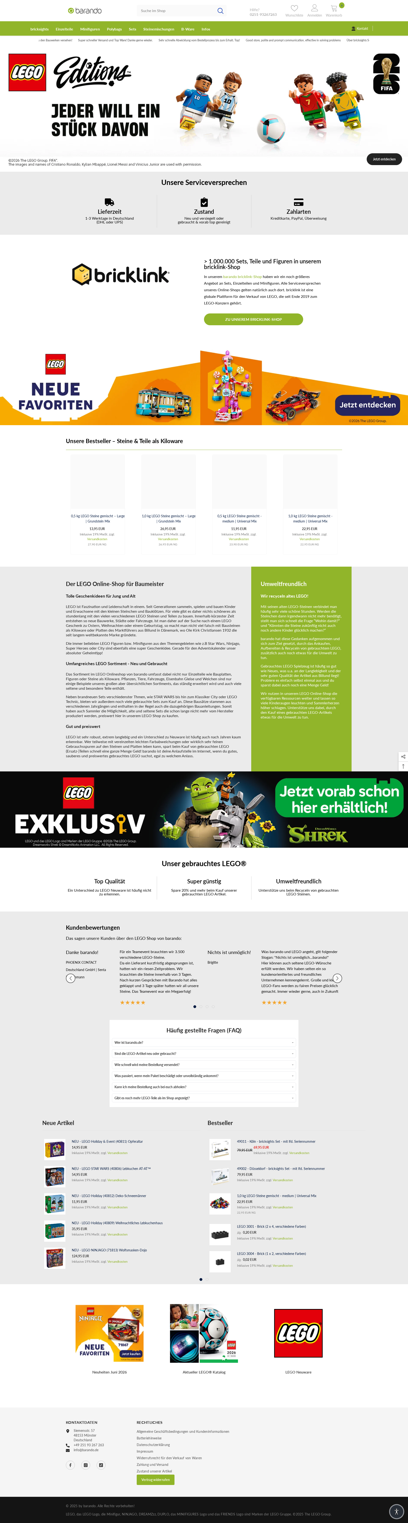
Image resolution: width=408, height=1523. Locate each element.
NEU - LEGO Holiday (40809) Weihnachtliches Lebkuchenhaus (117, 1223)
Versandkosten (97, 539)
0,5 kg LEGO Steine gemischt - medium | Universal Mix (239, 518)
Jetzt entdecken (384, 159)
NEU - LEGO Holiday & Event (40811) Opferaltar (107, 1141)
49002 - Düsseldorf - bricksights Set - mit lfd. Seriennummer (281, 1169)
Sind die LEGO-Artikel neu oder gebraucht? (145, 1054)
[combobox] (175, 10)
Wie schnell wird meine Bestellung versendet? (147, 1065)
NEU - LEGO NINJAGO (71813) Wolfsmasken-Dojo (109, 1250)
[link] (109, 211)
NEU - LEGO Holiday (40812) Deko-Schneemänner (109, 1196)
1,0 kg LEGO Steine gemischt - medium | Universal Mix (310, 518)
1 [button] (197, 166)
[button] (70, 978)
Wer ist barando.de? (129, 1042)
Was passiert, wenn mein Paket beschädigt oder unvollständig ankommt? (166, 1076)
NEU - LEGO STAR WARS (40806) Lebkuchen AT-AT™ (111, 1169)
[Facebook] (70, 1465)
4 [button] (213, 1006)
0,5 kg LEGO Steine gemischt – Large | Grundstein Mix (98, 518)
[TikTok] (101, 1465)
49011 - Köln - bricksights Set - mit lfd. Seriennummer (276, 1141)
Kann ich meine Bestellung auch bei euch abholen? (150, 1087)
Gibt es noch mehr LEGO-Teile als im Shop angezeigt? (152, 1098)
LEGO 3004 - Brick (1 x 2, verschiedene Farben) (271, 1254)
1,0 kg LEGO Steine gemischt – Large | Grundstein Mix (169, 518)
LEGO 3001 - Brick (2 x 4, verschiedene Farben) (271, 1226)
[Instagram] (85, 1465)
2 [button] (204, 166)
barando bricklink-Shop (242, 276)
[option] (204, 108)
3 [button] (210, 166)
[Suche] (182, 10)
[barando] (204, 387)
